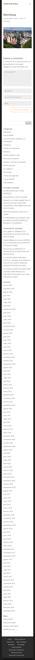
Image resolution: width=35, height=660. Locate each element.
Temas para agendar (11, 176)
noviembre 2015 (9, 611)
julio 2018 (6, 532)
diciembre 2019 (8, 477)
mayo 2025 (7, 302)
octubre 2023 (8, 330)
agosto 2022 (7, 367)
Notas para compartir (11, 158)
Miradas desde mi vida (11, 155)
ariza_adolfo (9, 18)
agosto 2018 (7, 528)
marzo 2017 (7, 576)
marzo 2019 (7, 508)
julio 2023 (6, 337)
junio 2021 (7, 415)
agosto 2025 (7, 292)
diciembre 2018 (8, 515)
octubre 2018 (8, 522)
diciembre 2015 (8, 607)
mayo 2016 (7, 597)
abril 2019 (6, 505)
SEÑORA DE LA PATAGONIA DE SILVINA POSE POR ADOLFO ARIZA (16, 234)
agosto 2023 (7, 333)
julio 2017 (6, 563)
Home (10, 639)
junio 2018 (7, 535)
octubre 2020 (8, 443)
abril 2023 (6, 347)
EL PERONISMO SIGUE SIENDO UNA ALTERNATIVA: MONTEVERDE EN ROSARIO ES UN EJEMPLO (16, 220)
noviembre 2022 (9, 357)
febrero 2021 (8, 429)
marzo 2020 (7, 467)
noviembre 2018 (9, 518)
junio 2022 (7, 374)
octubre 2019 (8, 484)
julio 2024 (6, 313)
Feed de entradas (9, 623)
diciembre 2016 (8, 580)
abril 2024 (6, 323)
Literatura (7, 145)
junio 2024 (7, 316)
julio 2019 (6, 494)
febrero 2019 (8, 511)
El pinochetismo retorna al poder (15, 197)
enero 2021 (7, 433)
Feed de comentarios (10, 626)
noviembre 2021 (9, 398)
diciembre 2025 (8, 289)
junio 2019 (7, 498)
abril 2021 (6, 422)
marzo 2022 (7, 385)
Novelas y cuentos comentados (14, 162)
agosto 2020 (7, 450)
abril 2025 (6, 306)
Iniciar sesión (8, 619)
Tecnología (7, 172)
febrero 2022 (8, 388)
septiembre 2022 (9, 364)
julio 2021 (6, 412)
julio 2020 (6, 453)
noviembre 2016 (9, 583)
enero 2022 (7, 391)
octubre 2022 (8, 361)
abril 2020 (6, 463)
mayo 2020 (7, 460)
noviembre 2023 (9, 326)
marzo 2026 (7, 285)
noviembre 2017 (9, 553)
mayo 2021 (7, 419)
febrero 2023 (8, 354)
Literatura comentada (11, 148)
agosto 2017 (7, 559)
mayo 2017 (7, 570)
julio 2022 (6, 371)
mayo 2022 (7, 378)
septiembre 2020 (9, 446)
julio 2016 (6, 590)
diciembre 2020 (8, 436)
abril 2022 (6, 381)
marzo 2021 (7, 426)
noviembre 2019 (9, 481)
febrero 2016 (8, 601)
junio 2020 (7, 457)
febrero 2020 (8, 470)
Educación (7, 132)
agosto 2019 (7, 491)
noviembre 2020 (9, 439)
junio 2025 (7, 299)
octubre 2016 (8, 587)
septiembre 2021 (9, 405)
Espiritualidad (8, 135)
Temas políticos (9, 179)
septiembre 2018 (9, 525)
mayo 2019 (7, 501)
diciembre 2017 (8, 549)
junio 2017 (7, 566)
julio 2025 (6, 295)
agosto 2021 (7, 409)
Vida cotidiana (8, 183)
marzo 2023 (7, 350)
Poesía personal (9, 165)
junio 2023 (7, 340)
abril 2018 (6, 539)
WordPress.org (8, 629)
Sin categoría (8, 169)
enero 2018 (7, 546)
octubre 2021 (8, 402)
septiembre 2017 (9, 556)
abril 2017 (6, 573)
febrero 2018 (8, 542)
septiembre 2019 (9, 487)
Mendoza (6, 152)
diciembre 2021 (8, 395)
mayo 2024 (7, 319)
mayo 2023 (7, 343)
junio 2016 (7, 594)
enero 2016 (7, 604)
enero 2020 (7, 474)
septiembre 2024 (9, 309)
